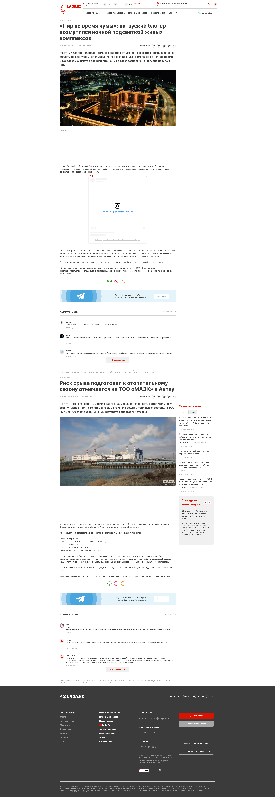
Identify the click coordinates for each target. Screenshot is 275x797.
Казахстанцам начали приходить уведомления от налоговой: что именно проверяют (194, 466)
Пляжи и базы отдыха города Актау (196, 751)
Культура (64, 737)
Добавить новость (197, 716)
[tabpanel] (196, 454)
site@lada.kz (164, 718)
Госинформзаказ (107, 733)
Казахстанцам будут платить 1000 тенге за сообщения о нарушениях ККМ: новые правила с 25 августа (195, 483)
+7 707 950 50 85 (147, 733)
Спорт (62, 741)
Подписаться (162, 296)
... (182, 12)
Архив (102, 737)
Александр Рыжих (85, 46)
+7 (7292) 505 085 (148, 718)
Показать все (118, 360)
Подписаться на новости (196, 724)
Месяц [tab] (192, 412)
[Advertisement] (118, 150)
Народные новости (137, 13)
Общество (63, 46)
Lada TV (173, 13)
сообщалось (82, 576)
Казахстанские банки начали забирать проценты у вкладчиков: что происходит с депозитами (195, 438)
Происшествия (67, 721)
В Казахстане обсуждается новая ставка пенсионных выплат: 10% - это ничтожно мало (195, 515)
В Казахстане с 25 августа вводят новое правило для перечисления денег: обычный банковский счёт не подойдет (196, 421)
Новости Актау (90, 13)
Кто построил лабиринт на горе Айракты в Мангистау (194, 452)
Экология (64, 733)
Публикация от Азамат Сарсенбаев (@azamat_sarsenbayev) (117, 240)
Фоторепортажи (107, 729)
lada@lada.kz (156, 762)
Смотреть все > (137, 4)
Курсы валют (106, 741)
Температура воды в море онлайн (196, 743)
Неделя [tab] (183, 412)
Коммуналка (65, 729)
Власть (63, 717)
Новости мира (158, 13)
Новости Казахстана (114, 13)
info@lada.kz (164, 761)
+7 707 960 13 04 (147, 747)
